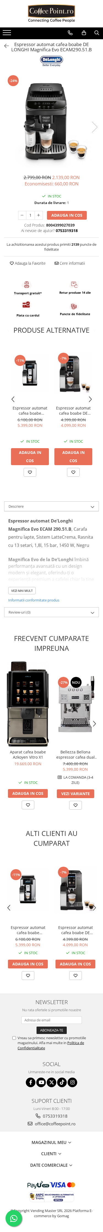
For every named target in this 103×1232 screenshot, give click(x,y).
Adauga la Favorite (30, 263)
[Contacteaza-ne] (70, 32)
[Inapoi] (4, 46)
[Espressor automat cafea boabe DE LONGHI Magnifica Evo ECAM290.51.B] (51, 121)
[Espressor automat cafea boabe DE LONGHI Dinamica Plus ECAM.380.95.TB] (73, 373)
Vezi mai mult (22, 591)
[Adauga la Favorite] (30, 472)
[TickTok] (62, 1082)
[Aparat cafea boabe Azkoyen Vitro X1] (28, 704)
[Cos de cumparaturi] (84, 32)
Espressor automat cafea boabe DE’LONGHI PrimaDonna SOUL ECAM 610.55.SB (30, 410)
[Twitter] (51, 1082)
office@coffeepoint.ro (55, 1123)
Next (94, 127)
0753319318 (55, 1116)
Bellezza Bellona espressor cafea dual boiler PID (75, 754)
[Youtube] (41, 1082)
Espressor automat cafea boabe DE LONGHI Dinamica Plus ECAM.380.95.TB (73, 410)
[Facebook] (30, 1082)
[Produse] (7, 34)
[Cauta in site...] (97, 32)
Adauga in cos (66, 215)
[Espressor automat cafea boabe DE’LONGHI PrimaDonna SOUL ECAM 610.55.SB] (30, 373)
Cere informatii (72, 263)
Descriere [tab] (16, 506)
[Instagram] (72, 1082)
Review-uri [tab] (19, 612)
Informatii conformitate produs (33, 600)
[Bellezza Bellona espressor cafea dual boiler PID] (75, 704)
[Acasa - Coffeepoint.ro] (51, 13)
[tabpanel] (51, 121)
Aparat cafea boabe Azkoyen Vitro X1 (28, 754)
